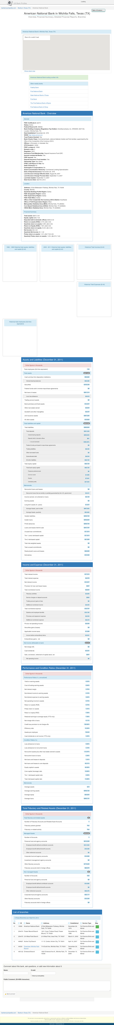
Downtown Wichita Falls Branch (31, 947)
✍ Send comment (10, 994)
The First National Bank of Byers (40, 103)
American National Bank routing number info (44, 77)
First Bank (33, 99)
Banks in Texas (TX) (24, 8)
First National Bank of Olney (39, 107)
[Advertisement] (57, 24)
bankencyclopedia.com (8, 8)
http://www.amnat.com (36, 135)
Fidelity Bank (34, 87)
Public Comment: (16, 979)
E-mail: (33, 970)
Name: (6, 970)
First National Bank (36, 91)
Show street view (29, 71)
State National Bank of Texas (39, 95)
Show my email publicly (38, 976)
